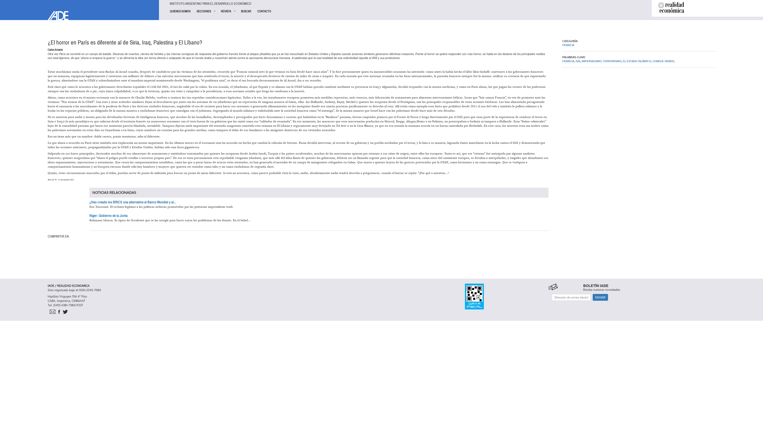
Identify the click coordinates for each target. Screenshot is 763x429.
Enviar (600, 297)
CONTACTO (264, 11)
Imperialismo (592, 61)
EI (624, 61)
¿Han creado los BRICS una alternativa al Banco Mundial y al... (132, 202)
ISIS (578, 61)
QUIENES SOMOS (180, 11)
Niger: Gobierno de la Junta (108, 216)
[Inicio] (79, 10)
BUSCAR (246, 11)
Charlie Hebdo (663, 61)
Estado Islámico (639, 61)
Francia (568, 45)
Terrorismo (612, 61)
